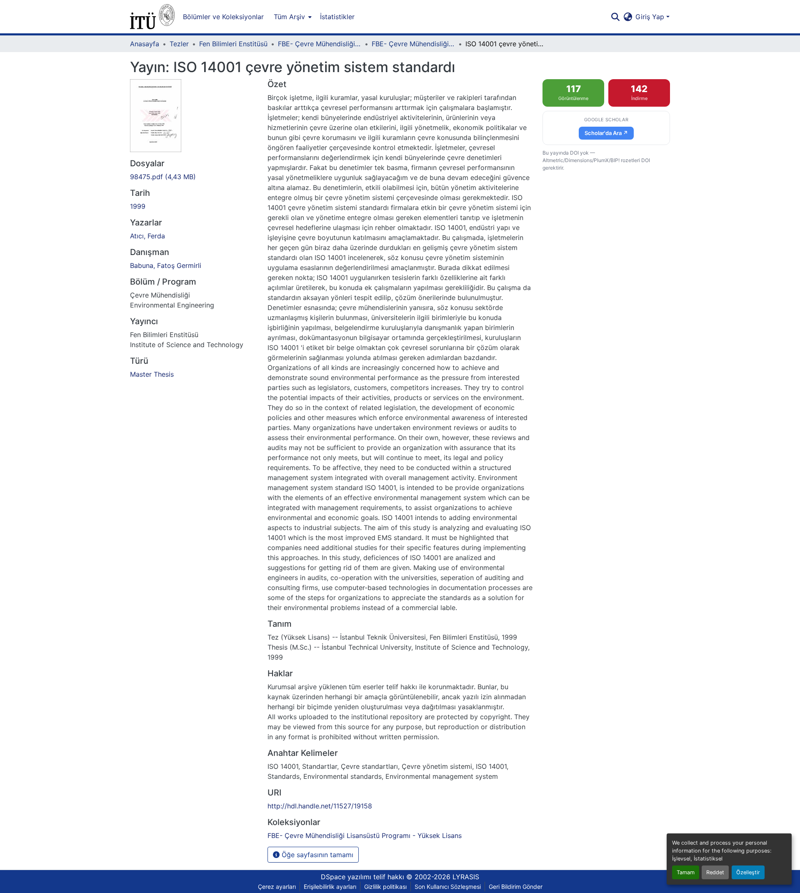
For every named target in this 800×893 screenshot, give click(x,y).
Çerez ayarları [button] (277, 886)
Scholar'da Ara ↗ (606, 133)
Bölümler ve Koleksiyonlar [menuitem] (223, 17)
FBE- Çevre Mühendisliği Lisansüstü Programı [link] (319, 44)
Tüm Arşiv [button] (289, 17)
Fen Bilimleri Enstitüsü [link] (233, 44)
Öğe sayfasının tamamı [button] (316, 854)
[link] (194, 177)
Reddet (715, 872)
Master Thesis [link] (152, 374)
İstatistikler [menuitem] (337, 17)
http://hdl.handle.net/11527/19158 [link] (320, 806)
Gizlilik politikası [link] (385, 886)
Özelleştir (748, 872)
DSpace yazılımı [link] (346, 877)
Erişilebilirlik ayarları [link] (330, 886)
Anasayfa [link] (144, 44)
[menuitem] (292, 16)
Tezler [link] (179, 44)
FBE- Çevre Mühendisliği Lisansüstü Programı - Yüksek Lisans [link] (413, 44)
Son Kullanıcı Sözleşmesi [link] (448, 886)
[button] (152, 16)
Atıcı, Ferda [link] (147, 236)
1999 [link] (137, 206)
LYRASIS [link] (465, 877)
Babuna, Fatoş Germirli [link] (165, 265)
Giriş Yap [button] (650, 17)
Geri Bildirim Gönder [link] (515, 886)
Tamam (686, 872)
